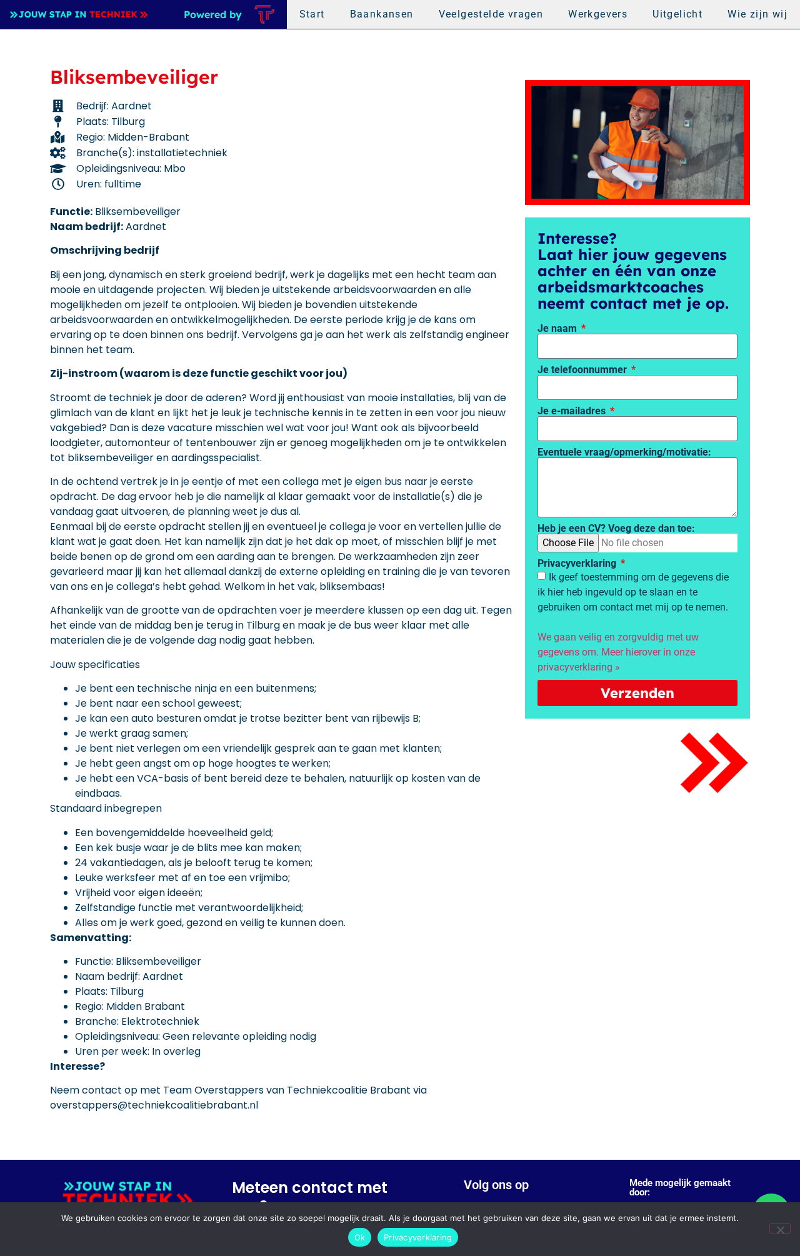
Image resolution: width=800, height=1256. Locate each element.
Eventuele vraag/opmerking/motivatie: (624, 452)
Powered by (213, 14)
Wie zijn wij (758, 14)
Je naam (558, 329)
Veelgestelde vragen (491, 14)
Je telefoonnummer (583, 370)
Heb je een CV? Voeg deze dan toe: (616, 529)
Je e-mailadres (573, 411)
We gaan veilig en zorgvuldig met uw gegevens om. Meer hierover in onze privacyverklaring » (618, 652)
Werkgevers (598, 14)
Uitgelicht (677, 14)
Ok (360, 1237)
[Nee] (780, 1228)
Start (312, 14)
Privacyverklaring (578, 564)
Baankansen (382, 14)
